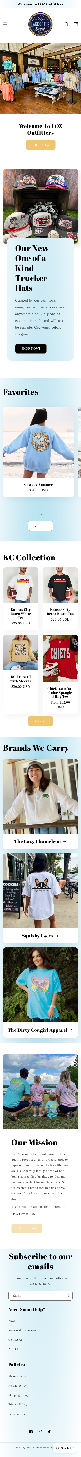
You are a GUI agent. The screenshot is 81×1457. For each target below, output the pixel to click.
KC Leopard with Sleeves (20, 679)
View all (40, 526)
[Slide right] (49, 514)
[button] (5, 24)
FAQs (11, 1320)
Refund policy (17, 1385)
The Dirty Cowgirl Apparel (38, 1030)
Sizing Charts (17, 1376)
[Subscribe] (67, 1296)
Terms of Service (19, 1414)
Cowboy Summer (38, 484)
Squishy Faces (37, 935)
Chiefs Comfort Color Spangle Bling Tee (60, 693)
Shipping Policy (18, 1395)
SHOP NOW (40, 145)
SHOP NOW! (30, 348)
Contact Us (15, 1339)
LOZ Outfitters (34, 1447)
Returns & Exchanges (22, 1330)
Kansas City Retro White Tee (21, 614)
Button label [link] (27, 1228)
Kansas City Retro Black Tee (60, 612)
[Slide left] (31, 514)
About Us (14, 1349)
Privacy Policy (17, 1404)
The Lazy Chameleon (37, 841)
